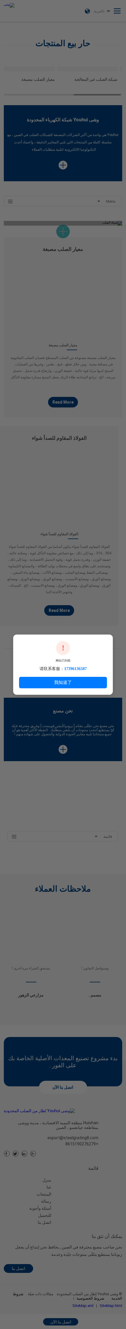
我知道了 (63, 682)
